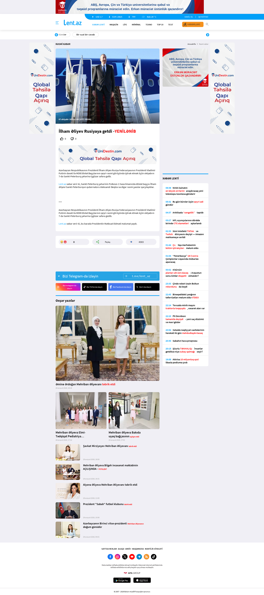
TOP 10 (160, 24)
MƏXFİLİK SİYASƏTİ (154, 548)
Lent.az (62, 183)
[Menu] (57, 22)
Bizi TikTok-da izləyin (95, 287)
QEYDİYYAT (203, 16)
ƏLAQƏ (121, 548)
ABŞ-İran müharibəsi (129, 34)
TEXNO (149, 24)
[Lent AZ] (73, 23)
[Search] (207, 24)
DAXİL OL (189, 16)
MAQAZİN (114, 24)
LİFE (125, 24)
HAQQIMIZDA (138, 548)
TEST (170, 24)
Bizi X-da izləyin (145, 287)
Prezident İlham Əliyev (188, 34)
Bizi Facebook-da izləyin (122, 287)
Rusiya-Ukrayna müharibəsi (93, 34)
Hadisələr (63, 34)
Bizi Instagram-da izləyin (69, 286)
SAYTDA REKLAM (109, 548)
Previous (56, 35)
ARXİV (128, 548)
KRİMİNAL (136, 24)
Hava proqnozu (158, 34)
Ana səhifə (192, 44)
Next (207, 35)
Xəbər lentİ (98, 24)
